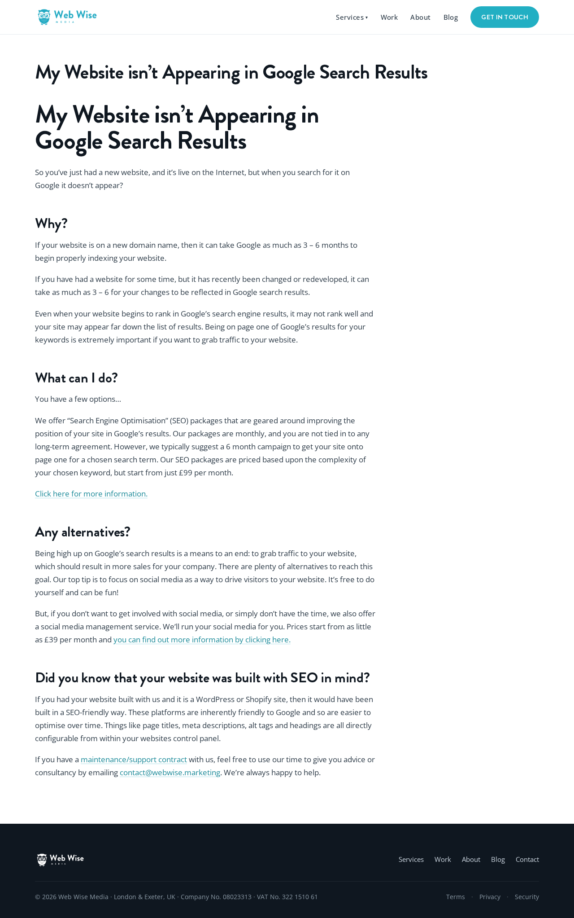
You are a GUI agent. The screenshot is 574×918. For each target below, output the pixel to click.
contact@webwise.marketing (170, 772)
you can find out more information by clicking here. (202, 639)
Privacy (489, 897)
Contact (527, 859)
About (420, 17)
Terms (455, 897)
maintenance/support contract (134, 759)
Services (352, 17)
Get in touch (504, 17)
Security (527, 897)
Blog (451, 17)
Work (389, 17)
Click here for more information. (91, 493)
